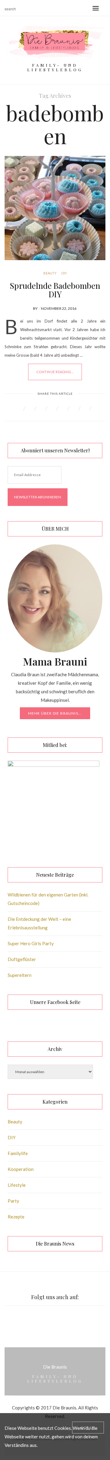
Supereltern (19, 975)
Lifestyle (17, 1185)
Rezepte (16, 1216)
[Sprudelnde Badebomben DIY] (55, 208)
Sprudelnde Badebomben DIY (55, 289)
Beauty (50, 273)
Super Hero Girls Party (31, 943)
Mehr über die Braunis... (55, 713)
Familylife (18, 1153)
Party (13, 1201)
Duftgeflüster (22, 959)
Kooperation (21, 1169)
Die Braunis (55, 1367)
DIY (64, 273)
